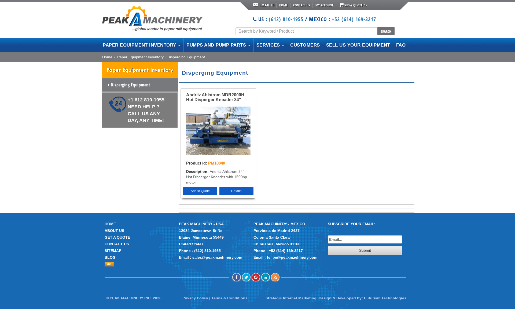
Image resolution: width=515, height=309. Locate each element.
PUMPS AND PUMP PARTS (217, 45)
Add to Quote (200, 191)
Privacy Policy (195, 298)
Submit (365, 250)
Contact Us (301, 5)
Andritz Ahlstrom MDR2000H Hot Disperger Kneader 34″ (215, 97)
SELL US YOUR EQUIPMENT (358, 45)
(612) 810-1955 (286, 19)
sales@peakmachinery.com (217, 257)
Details (236, 191)
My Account (324, 5)
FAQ (401, 45)
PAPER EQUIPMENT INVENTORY (140, 45)
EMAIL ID (267, 4)
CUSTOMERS (305, 45)
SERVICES (269, 45)
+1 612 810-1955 (146, 110)
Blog (110, 257)
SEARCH (386, 31)
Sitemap (113, 251)
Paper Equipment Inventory (140, 57)
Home (283, 5)
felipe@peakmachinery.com (292, 257)
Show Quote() (355, 5)
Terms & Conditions (229, 298)
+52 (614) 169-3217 (354, 19)
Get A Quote (117, 237)
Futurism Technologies (385, 298)
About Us (114, 230)
